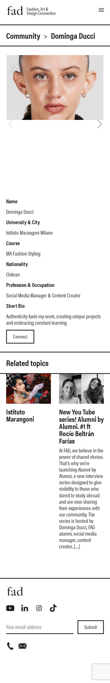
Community (23, 35)
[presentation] (10, 124)
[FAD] (55, 591)
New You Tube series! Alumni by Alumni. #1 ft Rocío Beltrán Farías (81, 426)
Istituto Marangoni (20, 415)
